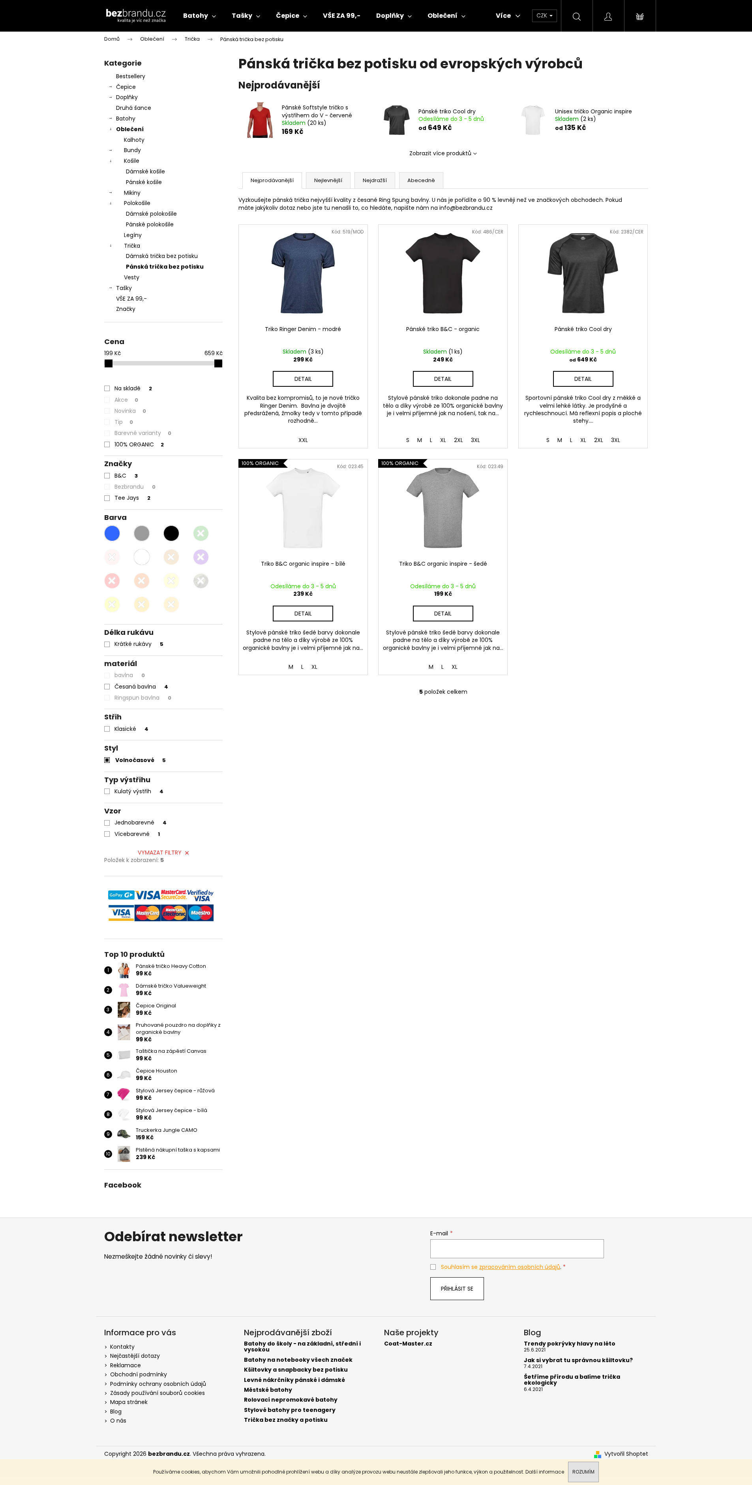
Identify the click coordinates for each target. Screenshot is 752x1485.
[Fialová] (201, 557)
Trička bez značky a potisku (286, 1420)
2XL (598, 440)
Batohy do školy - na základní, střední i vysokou (302, 1347)
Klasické (131, 729)
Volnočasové (140, 760)
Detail (583, 379)
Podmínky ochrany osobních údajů (158, 1384)
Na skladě (133, 388)
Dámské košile (145, 171)
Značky (125, 309)
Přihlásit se (457, 1289)
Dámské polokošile (151, 214)
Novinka (130, 411)
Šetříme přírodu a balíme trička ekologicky (572, 1380)
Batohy (125, 118)
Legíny (133, 235)
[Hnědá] (171, 557)
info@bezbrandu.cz (466, 208)
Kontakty (122, 1347)
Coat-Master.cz (408, 1344)
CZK (542, 15)
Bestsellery (130, 76)
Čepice (126, 87)
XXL (303, 440)
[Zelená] (201, 533)
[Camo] (201, 581)
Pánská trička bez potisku (165, 267)
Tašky (124, 288)
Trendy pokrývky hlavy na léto (569, 1344)
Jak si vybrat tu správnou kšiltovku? (578, 1360)
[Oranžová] (142, 581)
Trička (132, 246)
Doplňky (127, 97)
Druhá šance (133, 108)
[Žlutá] (171, 581)
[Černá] (171, 533)
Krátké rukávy (138, 644)
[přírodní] (142, 604)
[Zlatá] (112, 604)
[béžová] (171, 604)
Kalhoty (134, 140)
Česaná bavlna (141, 687)
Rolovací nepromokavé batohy (291, 1400)
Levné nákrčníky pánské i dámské (294, 1380)
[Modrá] (112, 533)
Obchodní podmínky (138, 1374)
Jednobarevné (140, 822)
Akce (126, 400)
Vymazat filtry (160, 852)
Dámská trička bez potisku (162, 256)
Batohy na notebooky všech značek (298, 1360)
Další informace (544, 1471)
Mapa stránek (129, 1402)
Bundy (132, 150)
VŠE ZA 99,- (131, 299)
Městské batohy (268, 1390)
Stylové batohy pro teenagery (290, 1410)
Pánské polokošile (150, 224)
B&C (126, 476)
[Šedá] (142, 533)
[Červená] (112, 581)
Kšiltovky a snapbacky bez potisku (296, 1370)
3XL (615, 440)
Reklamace (125, 1365)
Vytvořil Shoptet (626, 1454)
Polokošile (137, 203)
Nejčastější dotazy (135, 1356)
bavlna (129, 675)
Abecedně (421, 180)
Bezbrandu (135, 487)
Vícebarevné (137, 834)
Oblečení (130, 129)
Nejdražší (375, 180)
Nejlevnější (328, 180)
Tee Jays (132, 498)
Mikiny (132, 193)
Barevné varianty (142, 433)
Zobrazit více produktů (440, 153)
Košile (131, 161)
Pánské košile (144, 182)
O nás (118, 1421)
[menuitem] (199, 16)
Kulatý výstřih (138, 791)
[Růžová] (112, 557)
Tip (123, 422)
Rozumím (583, 1471)
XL (583, 440)
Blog (116, 1411)
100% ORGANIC (139, 444)
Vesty (131, 277)
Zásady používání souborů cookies (157, 1393)
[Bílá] (142, 557)
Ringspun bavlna (142, 698)
